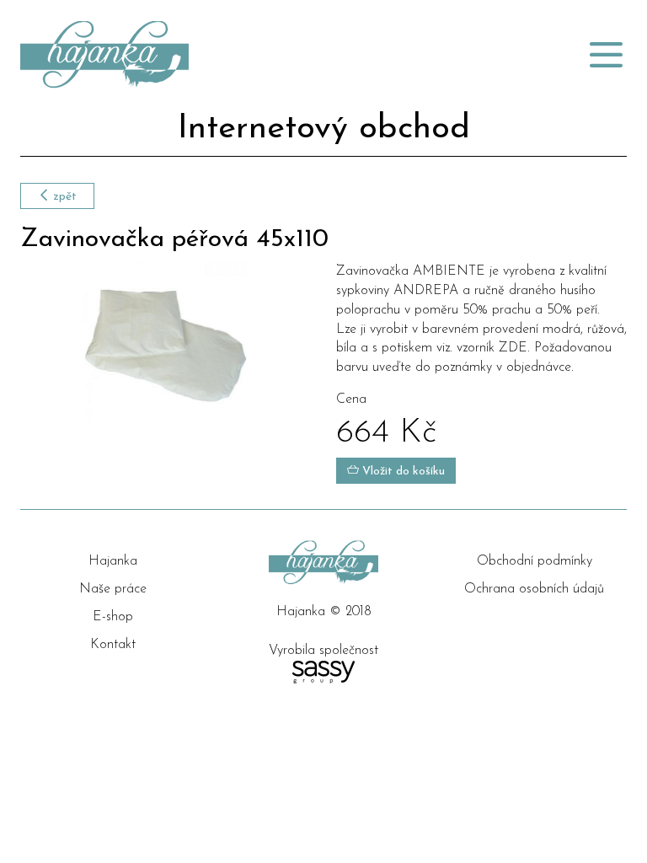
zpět (63, 196)
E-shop (113, 617)
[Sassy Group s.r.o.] (323, 672)
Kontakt (113, 644)
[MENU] (606, 55)
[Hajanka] (218, 55)
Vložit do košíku (402, 471)
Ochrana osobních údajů (534, 589)
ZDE (513, 348)
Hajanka (112, 561)
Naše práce (113, 589)
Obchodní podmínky (534, 561)
